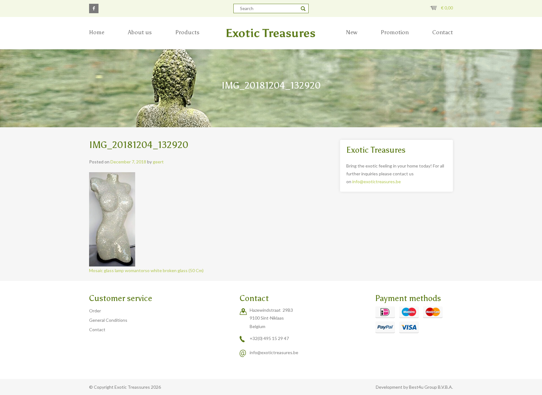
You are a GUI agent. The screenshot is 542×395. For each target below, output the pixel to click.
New (351, 32)
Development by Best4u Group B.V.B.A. (414, 387)
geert (158, 161)
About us (140, 32)
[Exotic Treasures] (271, 33)
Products (187, 32)
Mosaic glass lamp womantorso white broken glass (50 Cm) (146, 270)
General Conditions (108, 320)
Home (96, 32)
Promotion (395, 32)
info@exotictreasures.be (376, 181)
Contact (442, 32)
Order (95, 310)
